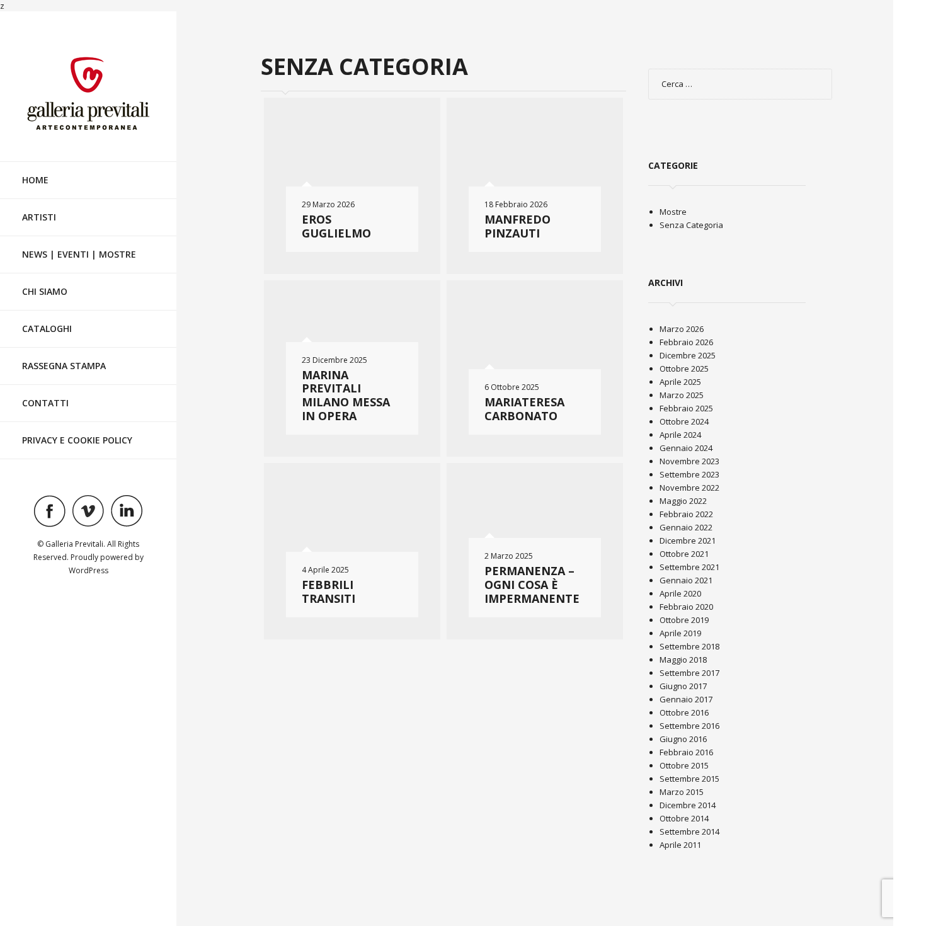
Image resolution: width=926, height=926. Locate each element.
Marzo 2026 (682, 328)
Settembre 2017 (689, 672)
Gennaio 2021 (686, 580)
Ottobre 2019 (684, 620)
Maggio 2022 (683, 500)
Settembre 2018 (689, 646)
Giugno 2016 (683, 739)
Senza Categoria (691, 225)
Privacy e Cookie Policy (77, 440)
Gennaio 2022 (686, 527)
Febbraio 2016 (686, 752)
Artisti (39, 217)
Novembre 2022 (689, 487)
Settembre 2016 (689, 725)
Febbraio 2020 (686, 606)
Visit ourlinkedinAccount (126, 510)
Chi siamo (44, 291)
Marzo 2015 (682, 791)
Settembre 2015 (689, 778)
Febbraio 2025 (686, 408)
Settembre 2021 (689, 567)
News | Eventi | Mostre (79, 254)
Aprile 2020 (680, 593)
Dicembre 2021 (688, 540)
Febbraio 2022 (686, 514)
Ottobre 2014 (684, 818)
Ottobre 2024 (684, 421)
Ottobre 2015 (684, 765)
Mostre (673, 211)
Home (35, 180)
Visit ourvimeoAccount (88, 510)
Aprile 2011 (680, 844)
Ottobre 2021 (684, 553)
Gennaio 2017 (686, 699)
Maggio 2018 (683, 659)
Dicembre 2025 (688, 355)
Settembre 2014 (689, 831)
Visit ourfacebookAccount (49, 510)
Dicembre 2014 (688, 805)
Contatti (45, 403)
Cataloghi (47, 328)
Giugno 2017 (683, 686)
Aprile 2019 (680, 633)
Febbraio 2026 (686, 342)
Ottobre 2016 (684, 712)
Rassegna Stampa (64, 366)
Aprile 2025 (680, 381)
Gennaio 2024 (686, 448)
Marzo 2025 (682, 395)
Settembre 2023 (689, 474)
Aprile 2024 (680, 434)
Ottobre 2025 (684, 368)
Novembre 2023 (689, 461)
